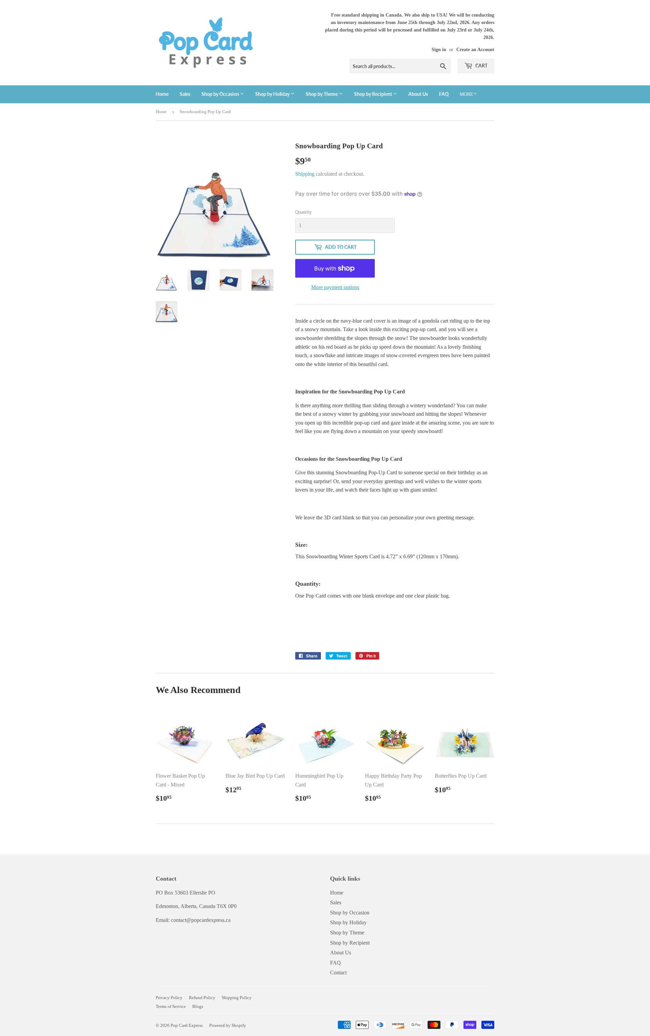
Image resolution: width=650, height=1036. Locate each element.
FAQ (444, 94)
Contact (338, 972)
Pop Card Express (187, 1025)
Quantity (303, 212)
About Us (418, 94)
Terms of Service (171, 1006)
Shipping (305, 174)
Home (162, 94)
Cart (481, 65)
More (466, 94)
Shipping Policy (237, 997)
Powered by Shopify (227, 1025)
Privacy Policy (169, 997)
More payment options (335, 287)
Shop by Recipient (373, 94)
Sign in (439, 49)
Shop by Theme (322, 94)
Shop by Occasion (220, 94)
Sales (185, 94)
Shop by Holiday (272, 94)
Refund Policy (202, 997)
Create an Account (475, 49)
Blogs (197, 1006)
